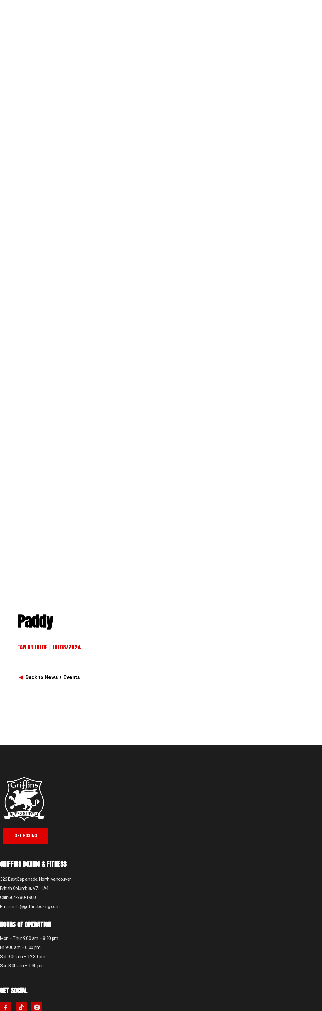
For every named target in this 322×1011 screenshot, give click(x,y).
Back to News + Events (52, 677)
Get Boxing (25, 835)
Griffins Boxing (30, 19)
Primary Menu (312, 9)
